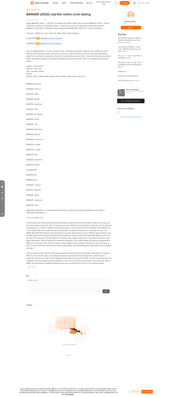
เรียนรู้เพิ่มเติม (69, 394)
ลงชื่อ (148, 3)
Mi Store (89, 3)
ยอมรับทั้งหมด (147, 392)
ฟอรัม (64, 3)
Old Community (33, 10)
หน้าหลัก (55, 3)
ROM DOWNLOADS (76, 3)
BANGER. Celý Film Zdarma (51, 38)
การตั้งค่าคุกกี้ (134, 392)
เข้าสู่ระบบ (141, 3)
